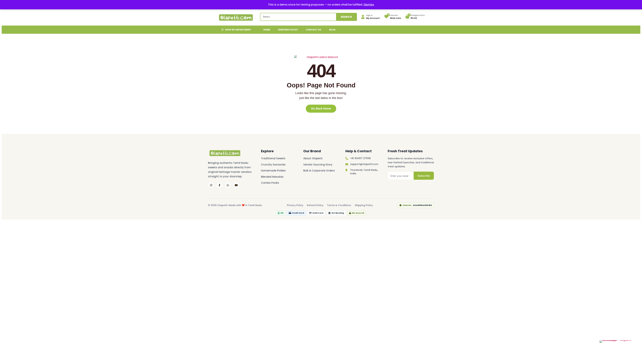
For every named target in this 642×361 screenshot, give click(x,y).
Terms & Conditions (339, 205)
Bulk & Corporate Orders (319, 170)
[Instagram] (211, 185)
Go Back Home (321, 108)
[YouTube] (236, 185)
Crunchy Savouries (273, 164)
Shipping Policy (364, 205)
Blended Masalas (272, 176)
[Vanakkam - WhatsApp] (619, 342)
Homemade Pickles (273, 170)
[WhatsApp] (228, 185)
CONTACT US (313, 29)
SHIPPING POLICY (288, 29)
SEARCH (346, 17)
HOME (266, 29)
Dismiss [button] (369, 5)
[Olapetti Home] (321, 57)
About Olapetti (313, 158)
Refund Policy (315, 205)
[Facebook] (219, 185)
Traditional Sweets (273, 158)
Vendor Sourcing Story (317, 164)
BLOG (332, 29)
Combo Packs (270, 183)
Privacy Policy (295, 205)
